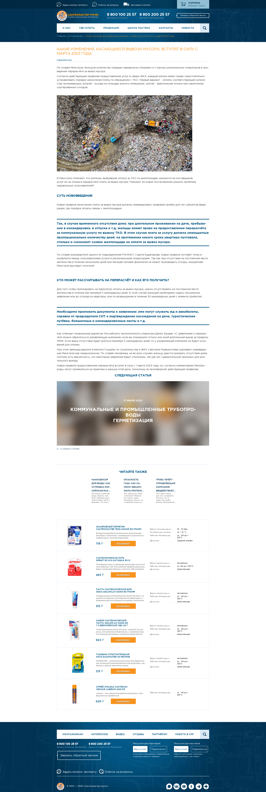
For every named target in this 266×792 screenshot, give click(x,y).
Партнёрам (159, 734)
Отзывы (138, 734)
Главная (61, 36)
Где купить (87, 28)
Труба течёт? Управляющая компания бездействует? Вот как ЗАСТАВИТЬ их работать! (165, 490)
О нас (66, 28)
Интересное (75, 36)
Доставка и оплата (140, 5)
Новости (188, 28)
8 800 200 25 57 (154, 14)
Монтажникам (72, 734)
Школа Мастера (139, 28)
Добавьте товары (196, 6)
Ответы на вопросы (108, 5)
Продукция (111, 28)
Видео (120, 734)
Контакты (166, 28)
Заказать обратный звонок (193, 15)
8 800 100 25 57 (121, 14)
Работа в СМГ (184, 734)
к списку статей (69, 449)
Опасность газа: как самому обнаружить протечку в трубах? (133, 487)
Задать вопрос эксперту (75, 5)
